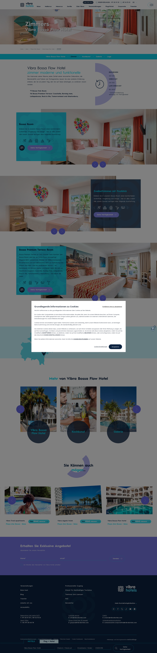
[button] (153, 329)
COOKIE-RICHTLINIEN (80, 339)
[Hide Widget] (155, 326)
